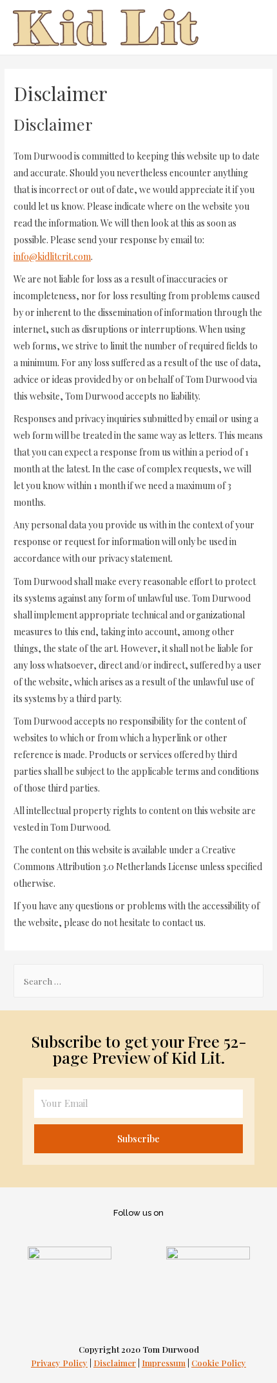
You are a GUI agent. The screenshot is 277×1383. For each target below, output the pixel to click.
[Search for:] (138, 981)
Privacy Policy (59, 1362)
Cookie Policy (218, 1362)
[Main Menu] (251, 27)
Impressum (164, 1362)
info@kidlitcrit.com (52, 256)
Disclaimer (114, 1362)
